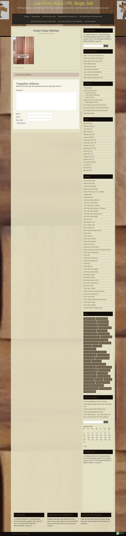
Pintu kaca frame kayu (90, 258)
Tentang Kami (35, 16)
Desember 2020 (88, 162)
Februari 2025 (87, 126)
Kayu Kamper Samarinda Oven (93, 78)
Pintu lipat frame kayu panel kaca (94, 291)
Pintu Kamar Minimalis (90, 261)
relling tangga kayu (89, 391)
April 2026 (86, 123)
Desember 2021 (88, 140)
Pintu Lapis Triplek (89, 288)
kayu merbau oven (89, 225)
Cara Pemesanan (90, 21)
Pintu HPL (86, 255)
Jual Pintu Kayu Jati (89, 66)
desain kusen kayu (89, 181)
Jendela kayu (87, 194)
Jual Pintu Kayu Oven (49, 16)
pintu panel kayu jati (90, 373)
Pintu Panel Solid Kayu (92, 95)
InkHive (26, 534)
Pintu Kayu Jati (96, 361)
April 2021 (86, 151)
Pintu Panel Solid (88, 297)
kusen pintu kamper (89, 241)
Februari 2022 (87, 134)
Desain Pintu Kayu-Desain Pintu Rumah (43, 21)
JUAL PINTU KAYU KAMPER (92, 72)
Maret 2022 (87, 132)
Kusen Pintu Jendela (100, 401)
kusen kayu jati (88, 236)
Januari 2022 (87, 137)
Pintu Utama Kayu (89, 382)
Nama (18, 114)
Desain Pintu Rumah (89, 186)
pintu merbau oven (104, 370)
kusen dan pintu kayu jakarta (92, 230)
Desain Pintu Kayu (89, 183)
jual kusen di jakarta (90, 330)
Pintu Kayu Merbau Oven (104, 367)
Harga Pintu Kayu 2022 (90, 327)
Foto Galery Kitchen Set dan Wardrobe (70, 21)
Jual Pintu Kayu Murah (90, 216)
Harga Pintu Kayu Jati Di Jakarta (93, 192)
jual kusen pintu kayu (90, 334)
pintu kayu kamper (89, 275)
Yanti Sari (86, 409)
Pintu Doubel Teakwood (91, 252)
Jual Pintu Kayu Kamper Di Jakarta (94, 208)
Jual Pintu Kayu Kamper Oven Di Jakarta (95, 340)
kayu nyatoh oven (88, 228)
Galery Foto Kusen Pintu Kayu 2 (93, 58)
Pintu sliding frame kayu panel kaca (94, 299)
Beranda (26, 16)
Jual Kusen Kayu (90, 93)
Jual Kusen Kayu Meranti (91, 200)
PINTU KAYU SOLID (89, 64)
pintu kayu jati (87, 266)
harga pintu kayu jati (105, 327)
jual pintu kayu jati (106, 337)
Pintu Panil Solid (88, 379)
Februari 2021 (87, 157)
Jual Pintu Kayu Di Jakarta (91, 337)
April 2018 (86, 170)
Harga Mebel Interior (92, 102)
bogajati (52, 33)
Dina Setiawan (88, 404)
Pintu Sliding (98, 379)
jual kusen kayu (88, 197)
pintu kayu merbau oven (91, 280)
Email (18, 117)
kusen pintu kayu (89, 358)
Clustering (86, 401)
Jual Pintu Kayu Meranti (91, 75)
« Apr (85, 446)
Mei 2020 (86, 168)
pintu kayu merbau (89, 277)
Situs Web (19, 120)
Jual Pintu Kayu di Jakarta (91, 205)
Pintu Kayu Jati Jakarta (90, 269)
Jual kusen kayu (102, 330)
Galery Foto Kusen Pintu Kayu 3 (93, 55)
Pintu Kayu (86, 263)
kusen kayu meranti (90, 355)
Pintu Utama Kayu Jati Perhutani (93, 385)
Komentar (19, 90)
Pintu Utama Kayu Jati (102, 382)
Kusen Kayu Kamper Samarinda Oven (95, 352)
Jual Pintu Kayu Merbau (22, 75)
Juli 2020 (86, 165)
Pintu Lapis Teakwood (90, 370)
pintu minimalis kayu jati (91, 294)
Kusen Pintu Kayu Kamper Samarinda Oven (97, 250)
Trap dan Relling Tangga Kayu (92, 308)
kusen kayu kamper (89, 349)
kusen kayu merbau (89, 239)
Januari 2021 (87, 159)
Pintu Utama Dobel (89, 302)
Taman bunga (87, 412)
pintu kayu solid (88, 286)
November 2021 (88, 143)
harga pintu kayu (103, 324)
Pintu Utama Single (89, 305)
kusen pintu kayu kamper (91, 247)
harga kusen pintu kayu (90, 189)
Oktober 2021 (87, 145)
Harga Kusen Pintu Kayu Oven (67, 16)
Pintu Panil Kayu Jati (90, 376)
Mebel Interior (89, 97)
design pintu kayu (103, 321)
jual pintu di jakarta (103, 334)
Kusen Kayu (87, 233)
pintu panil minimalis (104, 376)
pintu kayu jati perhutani (90, 272)
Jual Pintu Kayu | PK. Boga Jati (63, 3)
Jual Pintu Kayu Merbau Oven (92, 214)
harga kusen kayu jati (90, 324)
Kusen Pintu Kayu (89, 244)
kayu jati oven (87, 219)
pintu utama (107, 379)
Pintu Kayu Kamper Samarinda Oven (94, 364)
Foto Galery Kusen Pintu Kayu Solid (90, 16)
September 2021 (88, 148)
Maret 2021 (87, 154)
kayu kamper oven (89, 222)
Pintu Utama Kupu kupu (91, 388)
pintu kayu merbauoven (90, 283)
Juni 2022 (86, 129)
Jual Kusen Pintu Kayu (90, 203)
